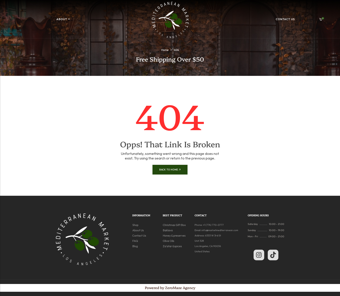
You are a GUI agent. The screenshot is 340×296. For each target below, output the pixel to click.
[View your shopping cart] (320, 19)
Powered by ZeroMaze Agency (170, 287)
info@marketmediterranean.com (220, 230)
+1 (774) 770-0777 (213, 225)
